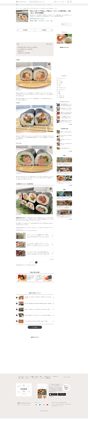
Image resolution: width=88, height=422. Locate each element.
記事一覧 (53, 402)
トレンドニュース (21, 376)
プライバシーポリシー (61, 405)
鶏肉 (49, 4)
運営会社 (53, 405)
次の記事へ (44, 30)
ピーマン (24, 4)
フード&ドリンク (55, 376)
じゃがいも (43, 4)
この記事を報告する (51, 259)
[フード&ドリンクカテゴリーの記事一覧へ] (31, 20)
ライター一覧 (56, 402)
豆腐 (37, 4)
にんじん (40, 4)
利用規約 (56, 405)
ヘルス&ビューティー (47, 376)
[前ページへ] (30, 262)
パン (47, 4)
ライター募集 (61, 402)
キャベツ (34, 4)
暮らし (41, 376)
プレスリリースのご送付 (55, 404)
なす (21, 4)
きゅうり (31, 4)
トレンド (59, 1)
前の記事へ (25, 30)
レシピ (27, 376)
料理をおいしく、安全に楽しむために (66, 404)
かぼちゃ (27, 4)
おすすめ (63, 1)
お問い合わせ (65, 402)
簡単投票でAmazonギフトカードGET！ (37, 18)
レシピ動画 (55, 1)
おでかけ (36, 376)
